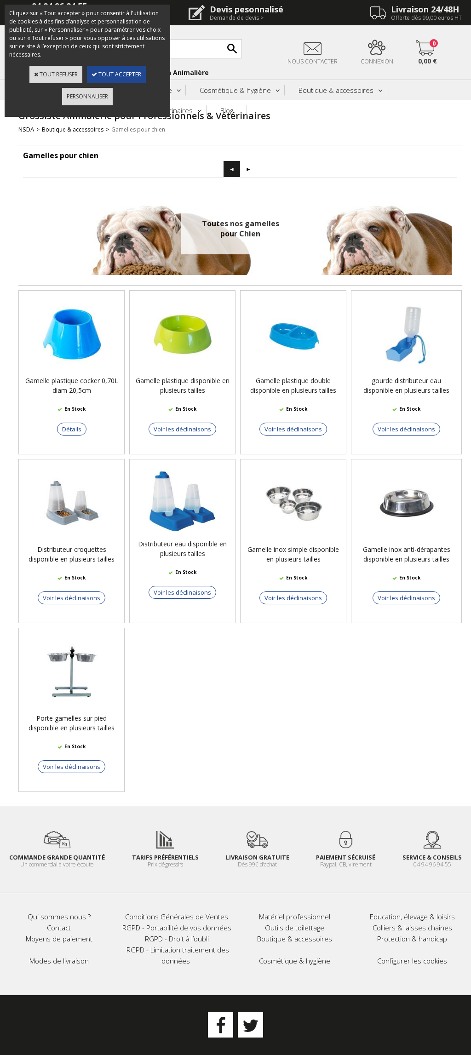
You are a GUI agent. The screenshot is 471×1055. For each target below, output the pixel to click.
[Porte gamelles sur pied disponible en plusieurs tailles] (72, 709)
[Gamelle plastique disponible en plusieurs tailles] (183, 371)
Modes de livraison (59, 960)
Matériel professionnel (294, 916)
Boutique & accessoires (336, 90)
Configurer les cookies (412, 960)
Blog (226, 110)
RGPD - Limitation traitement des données (177, 955)
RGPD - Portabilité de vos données (176, 927)
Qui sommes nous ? (59, 916)
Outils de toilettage (294, 927)
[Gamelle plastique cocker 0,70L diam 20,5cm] (72, 371)
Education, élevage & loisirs (412, 916)
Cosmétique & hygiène (235, 90)
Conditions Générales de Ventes (176, 916)
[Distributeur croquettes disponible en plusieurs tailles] (72, 540)
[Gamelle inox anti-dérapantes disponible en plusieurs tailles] (407, 540)
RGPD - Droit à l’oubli (177, 938)
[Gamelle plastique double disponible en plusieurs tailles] (293, 371)
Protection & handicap (412, 938)
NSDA (26, 129)
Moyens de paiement (59, 938)
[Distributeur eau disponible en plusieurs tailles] (183, 535)
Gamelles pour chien (138, 129)
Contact (59, 927)
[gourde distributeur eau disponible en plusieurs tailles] (407, 371)
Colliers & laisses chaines (412, 927)
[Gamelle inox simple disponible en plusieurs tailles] (293, 540)
